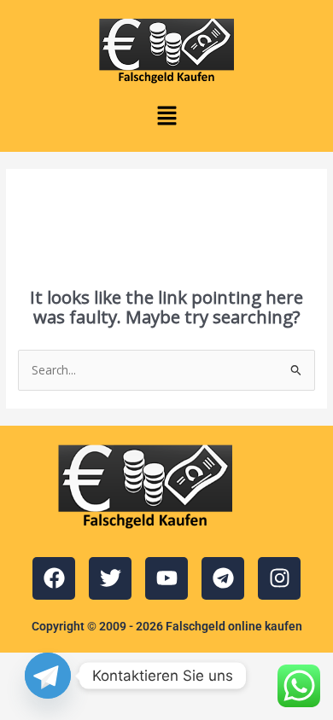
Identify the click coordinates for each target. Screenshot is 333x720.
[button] (166, 116)
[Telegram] (48, 676)
